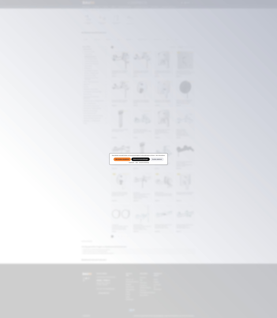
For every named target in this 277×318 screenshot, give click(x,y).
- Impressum (131, 162)
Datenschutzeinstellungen (140, 159)
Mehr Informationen (160, 155)
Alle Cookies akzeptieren (122, 159)
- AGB (136, 162)
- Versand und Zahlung (143, 162)
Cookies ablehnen (157, 159)
